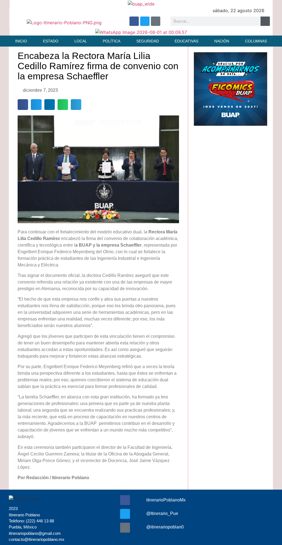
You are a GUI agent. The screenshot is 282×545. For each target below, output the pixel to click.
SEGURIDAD (147, 41)
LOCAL (80, 41)
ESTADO (50, 41)
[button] (23, 104)
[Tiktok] (155, 21)
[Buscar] (265, 21)
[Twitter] (145, 21)
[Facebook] (134, 21)
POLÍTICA (111, 41)
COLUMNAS (256, 41)
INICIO (21, 41)
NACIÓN (221, 41)
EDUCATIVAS (186, 41)
